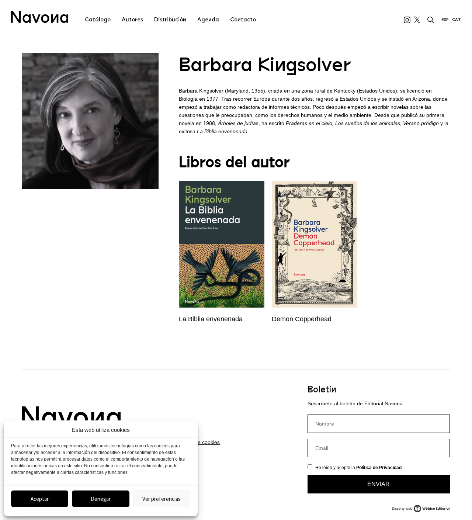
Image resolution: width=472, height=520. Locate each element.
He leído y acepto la (358, 467)
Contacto (243, 19)
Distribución (170, 19)
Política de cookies (198, 442)
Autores (132, 19)
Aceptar (40, 498)
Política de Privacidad (379, 467)
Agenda (208, 19)
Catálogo (98, 19)
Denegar (101, 498)
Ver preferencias (161, 498)
